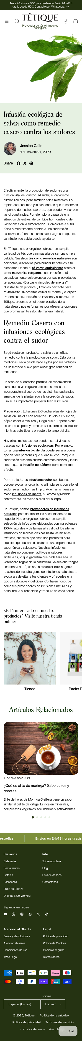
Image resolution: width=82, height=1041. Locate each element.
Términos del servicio (60, 1022)
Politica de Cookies (54, 943)
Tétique (30, 1015)
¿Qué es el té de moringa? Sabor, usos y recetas (36, 788)
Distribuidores (51, 957)
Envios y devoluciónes (17, 936)
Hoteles (8, 875)
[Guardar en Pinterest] (31, 163)
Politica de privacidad (55, 936)
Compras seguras (53, 950)
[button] (7, 21)
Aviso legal (56, 1029)
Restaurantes (12, 868)
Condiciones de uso (15, 950)
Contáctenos (50, 882)
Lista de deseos (52, 875)
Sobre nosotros (51, 861)
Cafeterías (10, 861)
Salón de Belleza (13, 889)
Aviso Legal (10, 957)
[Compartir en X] (25, 163)
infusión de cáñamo (37, 465)
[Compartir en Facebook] (18, 163)
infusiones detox (40, 480)
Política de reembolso (54, 1015)
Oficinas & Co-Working (17, 895)
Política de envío (34, 1029)
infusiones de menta (26, 494)
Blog (45, 868)
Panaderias (10, 882)
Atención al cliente (14, 943)
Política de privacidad (27, 1022)
